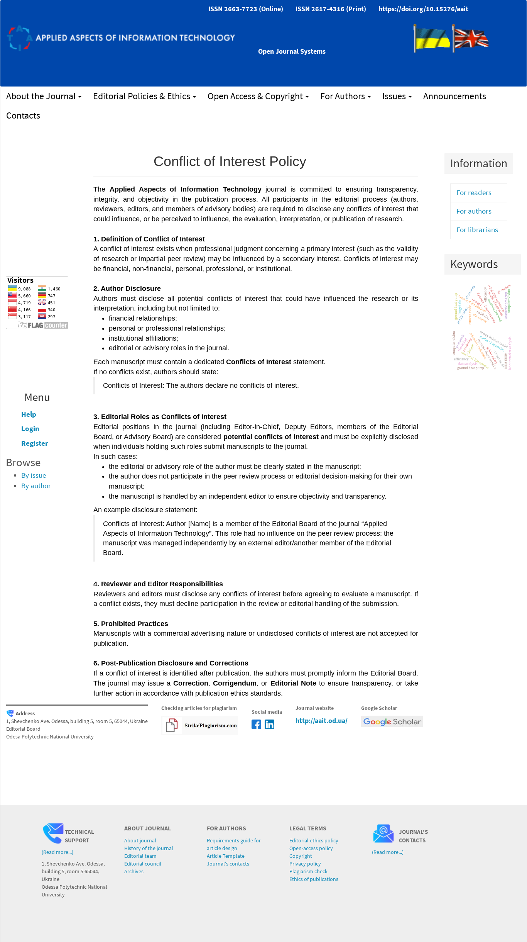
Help (28, 414)
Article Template (226, 855)
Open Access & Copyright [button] (256, 96)
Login (30, 428)
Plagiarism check (308, 871)
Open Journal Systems (292, 51)
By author (36, 485)
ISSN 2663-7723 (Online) (245, 8)
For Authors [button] (343, 96)
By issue (33, 475)
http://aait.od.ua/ (322, 720)
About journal (140, 840)
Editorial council (142, 863)
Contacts (23, 115)
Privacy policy (305, 863)
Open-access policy (311, 848)
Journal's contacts (228, 863)
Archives (134, 871)
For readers (474, 192)
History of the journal (148, 848)
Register (34, 443)
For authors (474, 211)
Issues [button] (395, 96)
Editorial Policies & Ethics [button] (142, 96)
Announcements (454, 96)
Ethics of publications (313, 879)
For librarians (477, 229)
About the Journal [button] (42, 96)
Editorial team (140, 855)
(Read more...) (57, 852)
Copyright (300, 855)
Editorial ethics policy (313, 840)
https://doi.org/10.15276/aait (423, 8)
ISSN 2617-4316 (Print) (331, 8)
